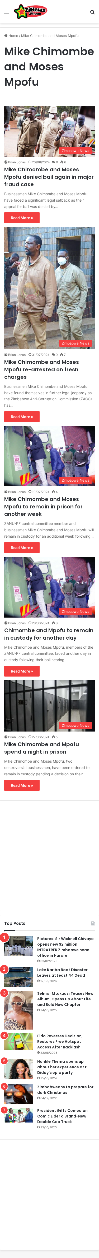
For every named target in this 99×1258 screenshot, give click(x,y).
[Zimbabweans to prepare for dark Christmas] (18, 1094)
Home (12, 35)
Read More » (22, 217)
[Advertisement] (49, 856)
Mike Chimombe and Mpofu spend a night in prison (41, 748)
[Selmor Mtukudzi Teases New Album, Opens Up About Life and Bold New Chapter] (18, 1010)
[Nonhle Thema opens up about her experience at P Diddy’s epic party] (18, 1069)
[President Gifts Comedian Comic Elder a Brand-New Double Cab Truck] (18, 1115)
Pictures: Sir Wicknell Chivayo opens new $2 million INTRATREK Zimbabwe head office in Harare (65, 947)
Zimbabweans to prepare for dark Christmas (65, 1089)
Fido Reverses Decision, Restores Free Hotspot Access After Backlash (60, 1041)
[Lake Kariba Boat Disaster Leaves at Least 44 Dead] (18, 977)
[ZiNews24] (30, 12)
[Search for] (92, 14)
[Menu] (6, 14)
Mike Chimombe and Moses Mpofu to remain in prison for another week (43, 506)
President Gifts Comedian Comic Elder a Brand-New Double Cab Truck (62, 1116)
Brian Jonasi (17, 162)
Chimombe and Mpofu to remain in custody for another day (48, 634)
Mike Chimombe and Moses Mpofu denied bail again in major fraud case (49, 177)
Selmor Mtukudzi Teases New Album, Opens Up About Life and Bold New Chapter (65, 999)
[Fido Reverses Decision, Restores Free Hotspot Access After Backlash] (18, 1041)
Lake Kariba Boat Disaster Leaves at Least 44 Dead (62, 972)
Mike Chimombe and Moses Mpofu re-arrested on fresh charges (41, 369)
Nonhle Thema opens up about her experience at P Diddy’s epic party (62, 1067)
